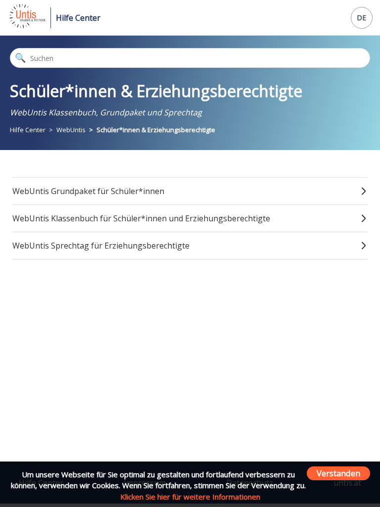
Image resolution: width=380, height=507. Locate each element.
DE (361, 17)
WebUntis (71, 129)
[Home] (26, 25)
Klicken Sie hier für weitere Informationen (190, 497)
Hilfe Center (78, 17)
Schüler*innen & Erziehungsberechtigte (155, 129)
